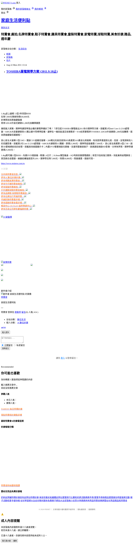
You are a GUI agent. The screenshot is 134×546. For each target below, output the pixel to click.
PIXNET (47, 509)
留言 (23, 312)
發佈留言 (5, 348)
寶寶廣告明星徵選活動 (119, 497)
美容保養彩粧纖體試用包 (50, 497)
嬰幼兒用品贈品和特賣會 (115, 500)
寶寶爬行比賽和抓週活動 (73, 497)
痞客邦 (18, 312)
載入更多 (5, 332)
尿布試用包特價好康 (29, 497)
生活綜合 (22, 49)
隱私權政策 (81, 509)
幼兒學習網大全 (27, 500)
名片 (8, 60)
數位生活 (21, 319)
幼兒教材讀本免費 (43, 500)
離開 (15, 541)
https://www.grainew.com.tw (13, 163)
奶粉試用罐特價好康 (10, 497)
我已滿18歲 (6, 541)
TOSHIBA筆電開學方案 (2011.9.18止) (32, 71)
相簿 (8, 54)
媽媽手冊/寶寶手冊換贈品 (97, 497)
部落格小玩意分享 (72, 500)
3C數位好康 (22, 323)
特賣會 (4, 297)
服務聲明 (91, 509)
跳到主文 (5, 28)
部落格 (9, 57)
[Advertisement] (20, 92)
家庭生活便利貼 (15, 20)
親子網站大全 (58, 500)
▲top (3, 327)
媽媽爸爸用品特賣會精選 (92, 500)
